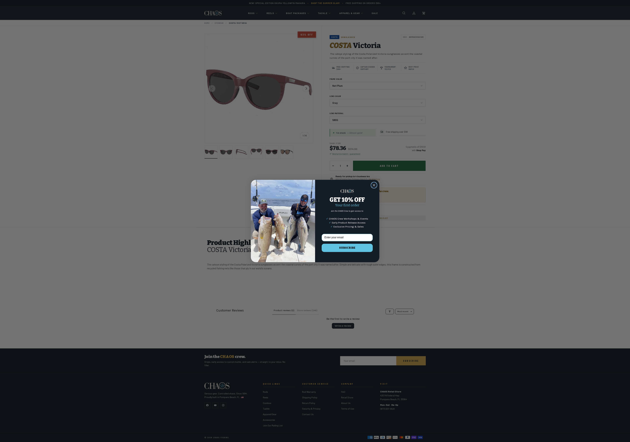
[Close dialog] (374, 185)
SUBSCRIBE (347, 247)
